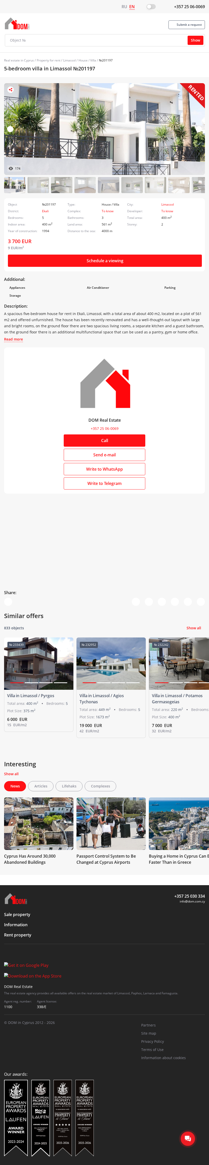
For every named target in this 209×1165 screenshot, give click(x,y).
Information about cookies (163, 1057)
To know (107, 211)
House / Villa (87, 60)
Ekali (45, 211)
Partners (148, 1025)
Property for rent (48, 60)
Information (16, 925)
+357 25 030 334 (189, 896)
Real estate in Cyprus (19, 60)
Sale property (17, 914)
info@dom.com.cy (192, 901)
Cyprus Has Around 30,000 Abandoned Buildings (30, 859)
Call (104, 440)
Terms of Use (152, 1049)
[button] (199, 129)
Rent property (17, 935)
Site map (148, 1033)
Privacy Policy (152, 1041)
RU (124, 6)
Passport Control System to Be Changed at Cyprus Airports (106, 859)
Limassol (69, 60)
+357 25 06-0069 (189, 6)
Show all (194, 627)
